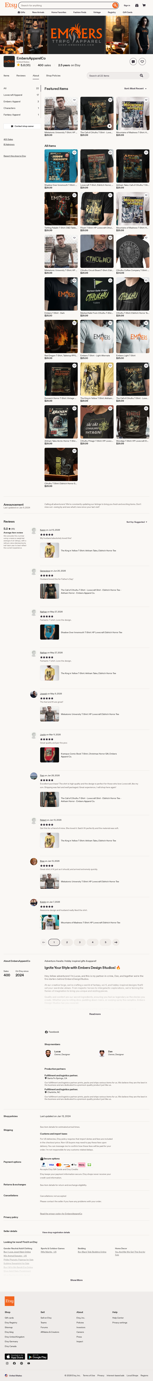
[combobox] (65, 5)
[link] (43, 942)
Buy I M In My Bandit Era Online (18, 1267)
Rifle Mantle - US (48, 1252)
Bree (42, 861)
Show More (76, 1280)
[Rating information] (18, 65)
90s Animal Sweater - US (15, 1256)
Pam (42, 775)
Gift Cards (127, 12)
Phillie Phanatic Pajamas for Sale (18, 1259)
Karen (43, 530)
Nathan (43, 611)
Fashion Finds (79, 12)
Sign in (127, 5)
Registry (112, 12)
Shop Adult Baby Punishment (17, 1271)
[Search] (115, 5)
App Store (15, 1357)
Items (6, 75)
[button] (133, 61)
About (36, 75)
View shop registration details (56, 1232)
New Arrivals (38, 12)
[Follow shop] (142, 61)
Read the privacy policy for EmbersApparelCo (61, 1213)
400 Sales (8, 139)
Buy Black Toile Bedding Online (92, 1252)
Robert (43, 820)
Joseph (43, 693)
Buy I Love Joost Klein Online (17, 1252)
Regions (144, 1375)
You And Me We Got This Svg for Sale (130, 1253)
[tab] (22, 88)
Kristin (43, 902)
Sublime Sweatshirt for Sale (16, 1263)
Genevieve (45, 571)
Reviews (21, 75)
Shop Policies (53, 75)
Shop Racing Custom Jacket (17, 1275)
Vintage (97, 12)
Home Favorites (58, 12)
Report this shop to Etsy (15, 156)
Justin (43, 734)
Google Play (37, 1357)
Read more (95, 1014)
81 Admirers (9, 144)
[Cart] (144, 5)
